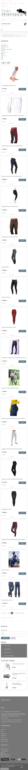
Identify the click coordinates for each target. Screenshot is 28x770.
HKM (2, 57)
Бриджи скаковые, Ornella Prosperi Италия (12, 448)
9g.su (15, 766)
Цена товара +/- (4, 45)
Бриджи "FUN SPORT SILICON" (9, 327)
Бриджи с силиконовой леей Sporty (10, 388)
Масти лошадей (4, 718)
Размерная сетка (4, 5)
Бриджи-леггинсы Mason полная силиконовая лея (14, 357)
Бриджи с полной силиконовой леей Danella (12, 479)
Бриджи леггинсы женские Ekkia (9, 206)
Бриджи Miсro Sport (6, 509)
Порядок (3, 50)
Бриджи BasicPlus (6, 297)
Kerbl (2, 58)
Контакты (14, 3)
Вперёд (17, 613)
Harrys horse (3, 55)
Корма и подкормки (9, 655)
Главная (5, 34)
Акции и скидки (21, 3)
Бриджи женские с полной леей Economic (12, 176)
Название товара (4, 46)
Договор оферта (4, 739)
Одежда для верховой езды (9, 36)
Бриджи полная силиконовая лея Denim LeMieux (13, 418)
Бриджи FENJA (5, 267)
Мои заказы (9, 1)
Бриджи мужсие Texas (7, 600)
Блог (10, 3)
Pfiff (2, 59)
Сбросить (13, 638)
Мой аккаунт (3, 1)
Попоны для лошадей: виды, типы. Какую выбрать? (12, 719)
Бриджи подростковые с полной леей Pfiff (12, 145)
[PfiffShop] (14, 13)
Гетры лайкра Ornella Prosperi (9, 85)
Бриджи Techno (5, 569)
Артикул (2, 48)
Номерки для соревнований (18, 663)
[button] (4, 768)
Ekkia (2, 54)
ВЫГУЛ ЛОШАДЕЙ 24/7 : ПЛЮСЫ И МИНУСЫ (10, 711)
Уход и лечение (7, 652)
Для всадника (11, 34)
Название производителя (6, 49)
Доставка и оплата (4, 3)
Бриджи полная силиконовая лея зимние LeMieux (13, 539)
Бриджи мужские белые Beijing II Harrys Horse (13, 115)
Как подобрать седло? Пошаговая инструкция (11, 721)
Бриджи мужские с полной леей (9, 236)
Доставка (3, 729)
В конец (22, 613)
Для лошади (7, 645)
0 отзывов (12, 93)
